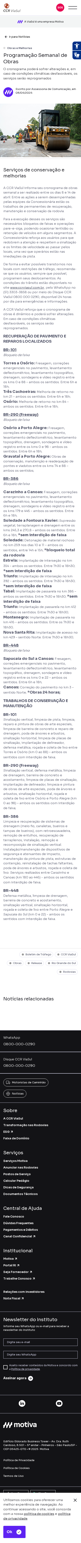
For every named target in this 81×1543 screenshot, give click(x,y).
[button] (60, 8)
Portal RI (9, 1265)
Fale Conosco (13, 1216)
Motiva (8, 1258)
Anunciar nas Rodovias (20, 1167)
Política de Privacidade (18, 1460)
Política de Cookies (16, 1468)
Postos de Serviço (17, 1174)
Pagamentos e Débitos (20, 1229)
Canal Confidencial (17, 1236)
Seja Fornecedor (16, 1272)
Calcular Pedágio (16, 1180)
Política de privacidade (25, 1369)
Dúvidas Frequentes (18, 1223)
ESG (6, 1131)
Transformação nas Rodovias (25, 1125)
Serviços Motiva (15, 1161)
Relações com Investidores (23, 1291)
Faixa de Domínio (16, 1138)
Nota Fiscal (11, 1298)
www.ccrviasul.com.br (27, 287)
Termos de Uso (13, 1476)
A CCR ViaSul (13, 1118)
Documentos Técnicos (20, 1194)
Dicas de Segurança (18, 1187)
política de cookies (39, 1514)
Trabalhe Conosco (17, 1278)
